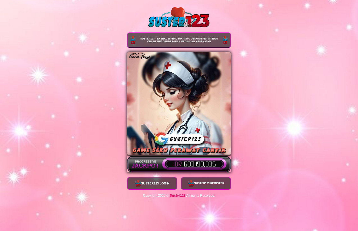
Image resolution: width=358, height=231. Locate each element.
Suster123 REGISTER (209, 183)
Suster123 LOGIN (155, 183)
